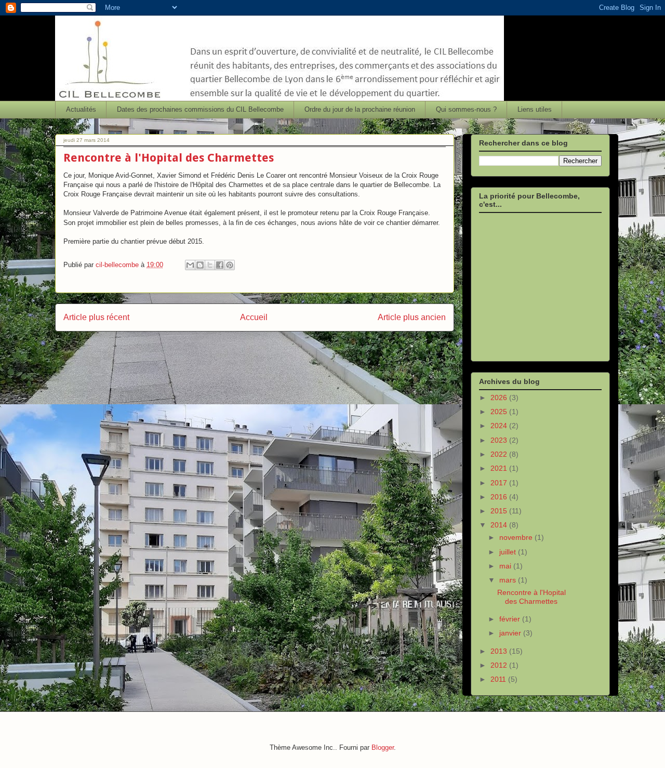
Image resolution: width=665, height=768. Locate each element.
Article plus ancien (412, 317)
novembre (517, 537)
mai (506, 566)
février (510, 619)
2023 (499, 440)
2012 (499, 665)
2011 (499, 679)
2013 (499, 651)
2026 (499, 397)
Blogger (382, 747)
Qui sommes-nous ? (466, 109)
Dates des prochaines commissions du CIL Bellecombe (200, 109)
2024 (499, 425)
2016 (499, 497)
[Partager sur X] (210, 265)
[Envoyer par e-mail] (190, 265)
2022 (499, 454)
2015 (499, 511)
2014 (499, 525)
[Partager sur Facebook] (220, 265)
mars (508, 580)
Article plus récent (96, 317)
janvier (511, 633)
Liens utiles (534, 109)
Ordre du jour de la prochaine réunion (359, 109)
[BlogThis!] (200, 265)
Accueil (254, 317)
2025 (499, 411)
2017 (499, 483)
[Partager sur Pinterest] (229, 265)
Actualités (81, 109)
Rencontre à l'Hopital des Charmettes (531, 596)
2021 (499, 468)
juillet (508, 552)
